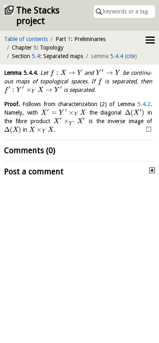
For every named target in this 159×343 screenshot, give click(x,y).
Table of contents (26, 39)
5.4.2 (143, 104)
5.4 (36, 56)
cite (130, 56)
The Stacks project (38, 15)
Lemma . (21, 72)
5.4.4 (116, 56)
